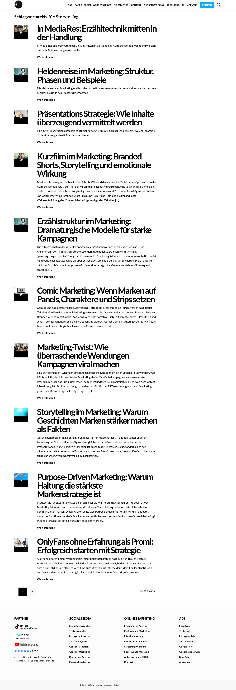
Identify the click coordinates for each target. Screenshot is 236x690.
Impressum (108, 685)
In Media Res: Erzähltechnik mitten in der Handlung (96, 32)
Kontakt (128, 662)
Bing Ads (184, 657)
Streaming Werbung (135, 646)
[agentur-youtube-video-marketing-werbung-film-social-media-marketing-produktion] (21, 160)
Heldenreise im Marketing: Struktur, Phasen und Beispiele (95, 75)
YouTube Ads (186, 641)
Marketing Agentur (79, 626)
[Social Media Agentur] (66, 5)
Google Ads (185, 646)
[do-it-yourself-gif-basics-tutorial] (21, 294)
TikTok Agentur (77, 631)
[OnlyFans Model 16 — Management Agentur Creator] (21, 545)
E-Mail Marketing (133, 636)
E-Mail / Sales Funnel (135, 641)
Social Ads (184, 626)
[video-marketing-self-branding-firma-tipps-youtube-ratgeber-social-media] (21, 75)
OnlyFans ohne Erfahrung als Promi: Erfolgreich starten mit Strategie (95, 545)
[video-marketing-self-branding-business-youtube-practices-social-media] (21, 225)
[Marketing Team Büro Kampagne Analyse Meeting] (21, 350)
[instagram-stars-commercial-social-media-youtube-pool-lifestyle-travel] (21, 415)
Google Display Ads (189, 651)
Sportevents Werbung (136, 651)
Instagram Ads (187, 636)
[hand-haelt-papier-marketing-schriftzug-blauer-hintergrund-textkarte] (21, 480)
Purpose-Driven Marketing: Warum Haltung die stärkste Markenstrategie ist (95, 485)
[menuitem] (70, 5)
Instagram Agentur (79, 636)
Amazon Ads (185, 662)
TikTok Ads (185, 631)
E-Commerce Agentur (136, 626)
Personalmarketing (79, 662)
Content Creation (79, 646)
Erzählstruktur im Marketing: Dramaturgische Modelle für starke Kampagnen (94, 229)
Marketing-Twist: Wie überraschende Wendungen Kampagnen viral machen (83, 355)
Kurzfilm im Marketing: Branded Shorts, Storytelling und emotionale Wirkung (94, 165)
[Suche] (218, 5)
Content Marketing (79, 651)
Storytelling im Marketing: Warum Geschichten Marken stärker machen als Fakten (97, 420)
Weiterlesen (45, 57)
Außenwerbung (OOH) (136, 657)
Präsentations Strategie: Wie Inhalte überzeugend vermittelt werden (95, 117)
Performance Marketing (137, 631)
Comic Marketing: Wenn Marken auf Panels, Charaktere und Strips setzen (96, 294)
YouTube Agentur (78, 641)
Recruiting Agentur (80, 657)
